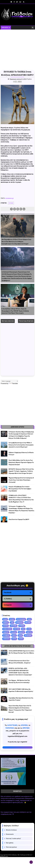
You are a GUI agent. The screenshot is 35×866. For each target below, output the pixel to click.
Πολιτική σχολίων (10, 847)
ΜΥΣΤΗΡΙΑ (27, 622)
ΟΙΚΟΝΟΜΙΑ (14, 625)
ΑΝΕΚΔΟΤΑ (21, 632)
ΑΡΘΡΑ (20, 635)
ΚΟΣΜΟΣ (12, 619)
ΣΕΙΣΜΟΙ (21, 638)
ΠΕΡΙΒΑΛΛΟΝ (19, 622)
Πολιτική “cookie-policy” (12, 838)
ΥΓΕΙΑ (12, 622)
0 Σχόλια (29, 79)
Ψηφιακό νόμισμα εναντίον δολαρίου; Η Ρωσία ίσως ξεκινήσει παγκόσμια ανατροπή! (21, 480)
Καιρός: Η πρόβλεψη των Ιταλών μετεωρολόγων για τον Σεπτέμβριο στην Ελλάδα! (20, 489)
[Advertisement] (17, 49)
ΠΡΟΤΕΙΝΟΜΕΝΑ (21, 619)
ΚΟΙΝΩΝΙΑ (21, 625)
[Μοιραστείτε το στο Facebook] (19, 81)
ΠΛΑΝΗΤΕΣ (5, 632)
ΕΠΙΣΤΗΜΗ (16, 629)
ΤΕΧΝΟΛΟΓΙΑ (6, 638)
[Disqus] (17, 350)
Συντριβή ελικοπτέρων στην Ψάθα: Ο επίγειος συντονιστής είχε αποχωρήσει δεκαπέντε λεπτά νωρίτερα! (21, 445)
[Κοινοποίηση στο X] (17, 81)
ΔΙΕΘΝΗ (14, 638)
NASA (23, 629)
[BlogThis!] (16, 81)
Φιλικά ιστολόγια (10, 830)
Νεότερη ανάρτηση (8, 321)
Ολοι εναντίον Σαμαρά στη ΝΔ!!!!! (19, 519)
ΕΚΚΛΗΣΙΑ (13, 632)
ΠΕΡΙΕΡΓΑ (5, 622)
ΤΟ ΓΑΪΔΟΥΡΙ (6, 635)
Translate (15, 383)
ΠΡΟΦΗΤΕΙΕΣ (28, 635)
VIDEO (29, 619)
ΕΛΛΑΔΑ (11, 203)
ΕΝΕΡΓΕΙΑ (29, 632)
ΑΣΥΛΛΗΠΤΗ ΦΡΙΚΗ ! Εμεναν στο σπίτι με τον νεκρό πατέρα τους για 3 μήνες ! (21, 653)
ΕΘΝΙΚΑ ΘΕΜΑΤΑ (7, 629)
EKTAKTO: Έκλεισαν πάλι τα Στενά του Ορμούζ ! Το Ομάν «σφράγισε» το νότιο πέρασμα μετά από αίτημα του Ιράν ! (21, 471)
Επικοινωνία (9, 834)
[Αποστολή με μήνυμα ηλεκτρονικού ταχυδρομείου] (14, 81)
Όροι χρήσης (8, 842)
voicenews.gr (9, 198)
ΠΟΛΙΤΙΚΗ (5, 625)
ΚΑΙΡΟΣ (14, 635)
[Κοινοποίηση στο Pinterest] (21, 81)
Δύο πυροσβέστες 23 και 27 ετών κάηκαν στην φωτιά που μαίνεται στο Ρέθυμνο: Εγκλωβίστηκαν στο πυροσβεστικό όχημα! (16, 242)
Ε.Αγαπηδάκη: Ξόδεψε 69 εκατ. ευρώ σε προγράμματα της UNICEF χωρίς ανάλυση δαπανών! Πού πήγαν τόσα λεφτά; (15, 311)
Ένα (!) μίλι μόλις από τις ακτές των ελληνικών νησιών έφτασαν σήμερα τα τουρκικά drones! (21, 462)
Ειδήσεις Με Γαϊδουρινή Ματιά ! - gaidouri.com (16, 855)
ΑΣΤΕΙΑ (29, 629)
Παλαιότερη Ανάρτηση (26, 321)
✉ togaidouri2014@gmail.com (17, 747)
